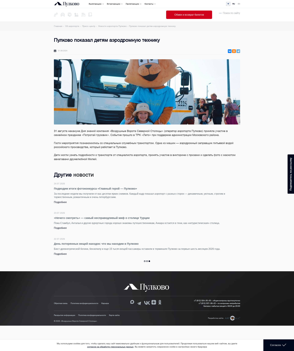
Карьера (105, 303)
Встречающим (113, 4)
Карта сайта (114, 315)
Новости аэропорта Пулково (112, 26)
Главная (58, 26)
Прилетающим (132, 4)
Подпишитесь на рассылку (290, 174)
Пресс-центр (88, 26)
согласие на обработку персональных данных (110, 347)
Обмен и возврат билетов (189, 14)
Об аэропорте (72, 26)
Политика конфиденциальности (84, 303)
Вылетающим (95, 4)
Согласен (275, 345)
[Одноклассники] (234, 51)
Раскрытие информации (64, 315)
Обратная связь (61, 303)
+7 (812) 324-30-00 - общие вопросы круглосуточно (217, 301)
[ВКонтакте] (230, 51)
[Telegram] (238, 51)
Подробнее (60, 202)
